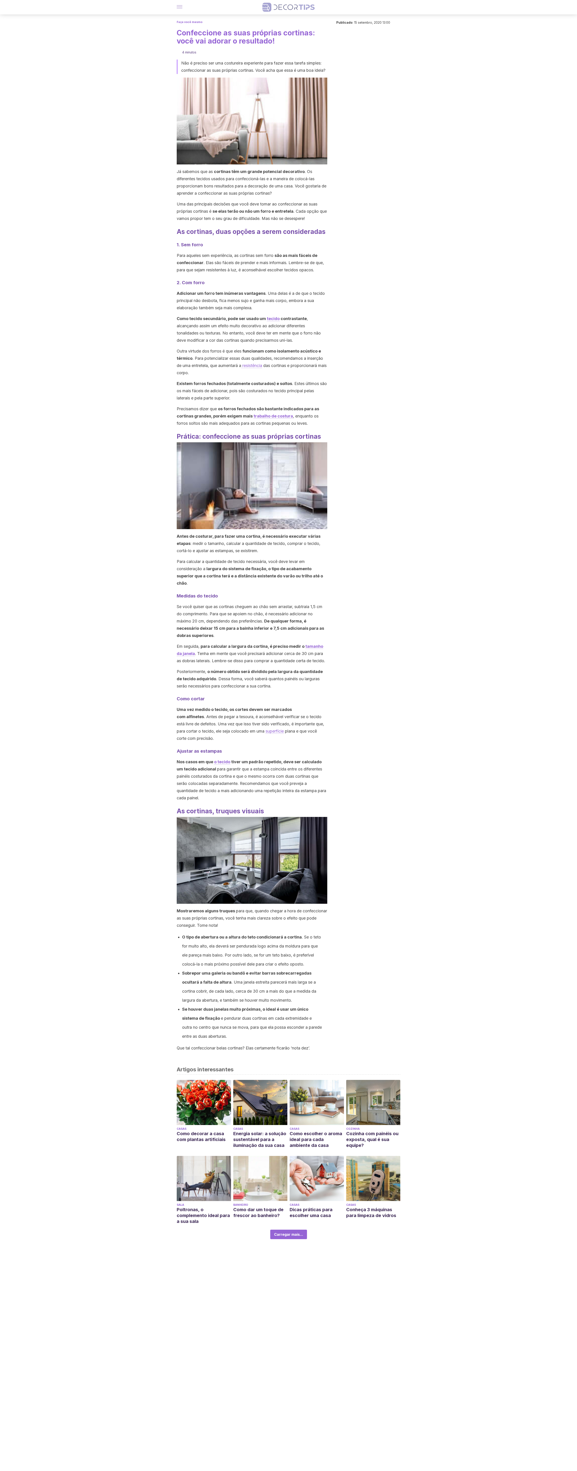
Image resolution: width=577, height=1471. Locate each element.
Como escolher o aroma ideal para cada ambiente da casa (316, 1139)
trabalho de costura (273, 416)
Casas (181, 1128)
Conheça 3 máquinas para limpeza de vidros (371, 1212)
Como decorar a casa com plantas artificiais (201, 1136)
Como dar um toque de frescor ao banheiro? (258, 1212)
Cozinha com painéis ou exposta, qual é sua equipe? (372, 1139)
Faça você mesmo (189, 22)
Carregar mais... (288, 1234)
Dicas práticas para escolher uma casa (311, 1212)
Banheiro (240, 1204)
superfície (275, 731)
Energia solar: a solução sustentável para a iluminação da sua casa (259, 1139)
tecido (273, 318)
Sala (180, 1204)
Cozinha (353, 1128)
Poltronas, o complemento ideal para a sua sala (203, 1215)
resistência (251, 365)
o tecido (222, 761)
